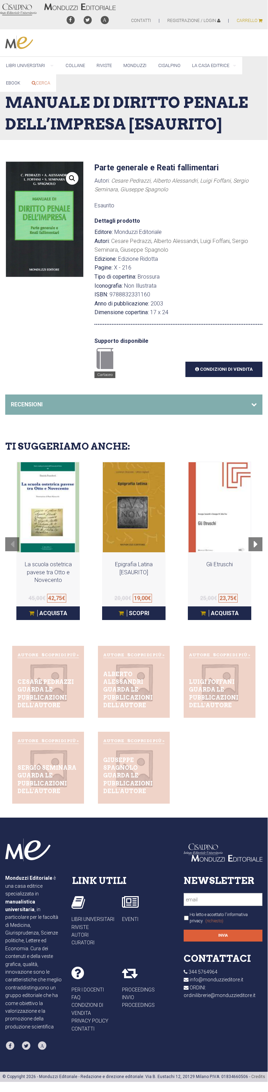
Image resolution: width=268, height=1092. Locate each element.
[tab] (133, 404)
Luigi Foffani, (216, 180)
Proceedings (138, 990)
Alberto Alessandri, (176, 180)
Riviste (80, 927)
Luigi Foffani (215, 241)
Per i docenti (87, 990)
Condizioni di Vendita (226, 369)
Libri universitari (92, 919)
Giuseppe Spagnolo (144, 189)
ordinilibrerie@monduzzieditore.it (219, 995)
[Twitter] (87, 20)
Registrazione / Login (192, 20)
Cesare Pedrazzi (131, 241)
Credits (258, 1076)
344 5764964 (203, 972)
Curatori (82, 942)
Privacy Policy (89, 1021)
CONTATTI (141, 20)
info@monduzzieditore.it (216, 979)
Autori (80, 935)
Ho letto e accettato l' (219, 917)
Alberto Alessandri (176, 241)
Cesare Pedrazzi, (132, 180)
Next (255, 548)
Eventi (130, 919)
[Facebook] (70, 20)
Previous (12, 548)
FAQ (76, 997)
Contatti (82, 1029)
